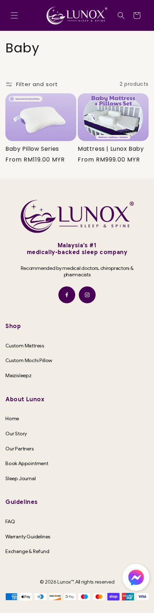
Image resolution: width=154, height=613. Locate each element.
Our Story (16, 433)
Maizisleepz (18, 375)
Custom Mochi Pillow (28, 360)
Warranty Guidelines (27, 536)
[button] (14, 15)
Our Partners (19, 448)
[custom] (66, 294)
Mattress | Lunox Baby (111, 149)
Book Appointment (26, 463)
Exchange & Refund (27, 551)
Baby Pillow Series (32, 149)
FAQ (10, 521)
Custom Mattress (24, 345)
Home (12, 418)
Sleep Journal (20, 478)
